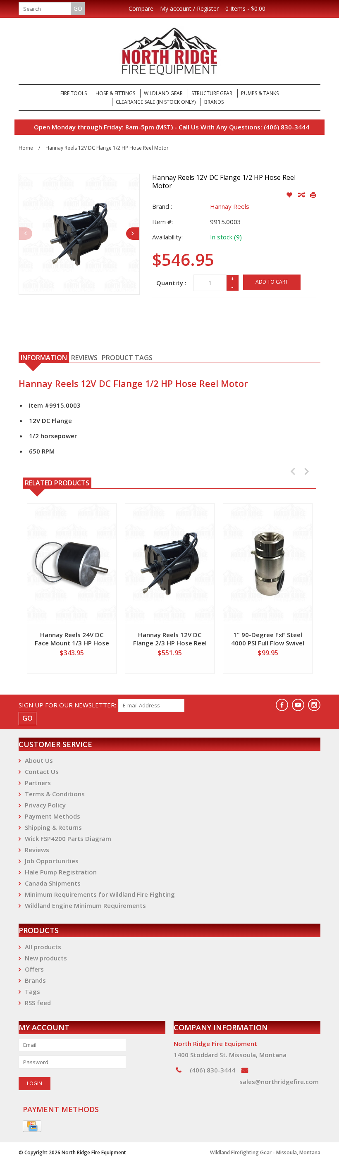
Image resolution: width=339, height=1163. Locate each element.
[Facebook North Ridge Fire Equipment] (282, 705)
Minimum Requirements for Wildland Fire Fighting (100, 894)
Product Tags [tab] (127, 357)
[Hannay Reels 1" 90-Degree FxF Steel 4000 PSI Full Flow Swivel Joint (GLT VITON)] (267, 564)
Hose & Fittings (115, 93)
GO (78, 8)
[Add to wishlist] (290, 195)
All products (43, 947)
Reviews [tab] (84, 357)
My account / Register (189, 8)
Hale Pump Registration (61, 872)
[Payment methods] (32, 1126)
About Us (39, 760)
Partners (38, 783)
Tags (32, 991)
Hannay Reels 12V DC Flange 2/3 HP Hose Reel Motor (170, 638)
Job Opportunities (52, 861)
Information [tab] (44, 357)
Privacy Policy (45, 805)
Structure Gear (211, 93)
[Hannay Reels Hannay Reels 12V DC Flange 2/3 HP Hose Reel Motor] (169, 564)
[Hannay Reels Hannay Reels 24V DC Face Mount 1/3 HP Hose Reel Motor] (71, 564)
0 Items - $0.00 (245, 8)
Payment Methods (52, 816)
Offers (34, 969)
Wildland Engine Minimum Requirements (85, 905)
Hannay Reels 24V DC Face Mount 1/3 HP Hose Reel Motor (72, 638)
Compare (141, 8)
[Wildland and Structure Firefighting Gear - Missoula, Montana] (169, 51)
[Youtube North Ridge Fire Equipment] (298, 705)
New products (46, 958)
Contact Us (42, 771)
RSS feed (38, 1002)
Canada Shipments (53, 883)
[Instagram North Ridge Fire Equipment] (314, 705)
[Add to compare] (302, 195)
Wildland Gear (163, 93)
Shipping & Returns (53, 827)
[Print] (313, 195)
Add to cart (271, 281)
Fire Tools (73, 93)
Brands (214, 101)
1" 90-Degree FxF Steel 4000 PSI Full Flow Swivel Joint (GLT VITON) (267, 638)
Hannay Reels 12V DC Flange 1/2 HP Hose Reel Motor (107, 147)
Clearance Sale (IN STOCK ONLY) (156, 101)
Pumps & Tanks (260, 93)
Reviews (37, 849)
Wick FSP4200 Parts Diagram (68, 838)
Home (26, 147)
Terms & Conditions (55, 794)
